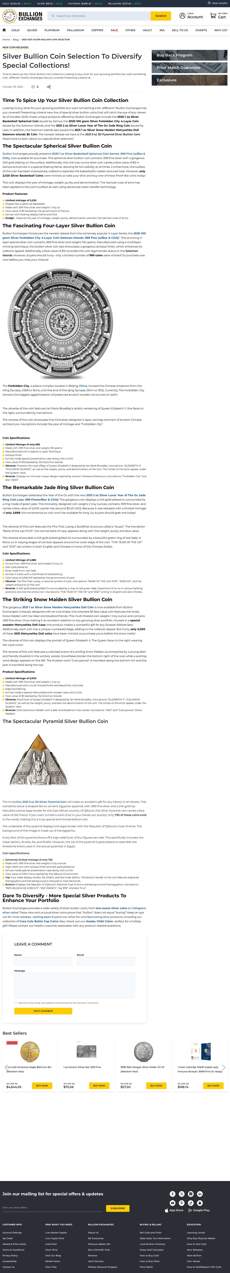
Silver (32, 30)
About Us (93, 1232)
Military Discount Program (102, 1267)
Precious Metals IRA (99, 1244)
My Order (8, 1238)
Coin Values (193, 1261)
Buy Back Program (174, 55)
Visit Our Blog (53, 1255)
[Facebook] (172, 1194)
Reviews (92, 1255)
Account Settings (12, 1232)
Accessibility (10, 1261)
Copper (97, 30)
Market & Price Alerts (14, 1244)
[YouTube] (172, 1203)
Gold (15, 30)
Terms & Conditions (13, 1249)
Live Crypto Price (54, 1238)
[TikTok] (191, 1203)
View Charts (219, 3)
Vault (147, 30)
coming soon (42, 917)
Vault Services (96, 1261)
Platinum (51, 30)
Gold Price (51, 1244)
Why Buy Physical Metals (201, 1238)
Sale (114, 30)
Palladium (75, 30)
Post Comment (43, 1011)
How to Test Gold (196, 1244)
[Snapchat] (200, 1203)
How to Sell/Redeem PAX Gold (204, 1267)
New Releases (195, 1249)
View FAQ (50, 1267)
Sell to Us (180, 30)
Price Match (146, 1267)
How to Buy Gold (149, 1255)
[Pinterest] (182, 1203)
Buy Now (42, 1085)
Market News (52, 1261)
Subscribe (118, 1208)
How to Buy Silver (150, 1261)
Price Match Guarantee (178, 67)
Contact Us (9, 1267)
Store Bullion (194, 1255)
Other (130, 30)
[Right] (223, 1067)
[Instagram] (191, 1194)
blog (16, 39)
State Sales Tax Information (155, 1238)
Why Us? (220, 30)
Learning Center (196, 1232)
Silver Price (51, 1249)
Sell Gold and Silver (150, 1232)
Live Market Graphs (56, 1232)
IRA (162, 30)
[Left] (6, 1067)
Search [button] (160, 16)
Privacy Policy (10, 1255)
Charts (201, 30)
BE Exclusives (96, 1238)
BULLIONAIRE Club (99, 1249)
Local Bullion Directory (152, 1244)
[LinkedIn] (200, 1194)
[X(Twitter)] (182, 1194)
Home (6, 39)
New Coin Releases (15, 47)
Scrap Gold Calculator (152, 1249)
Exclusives (166, 80)
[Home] (4, 30)
